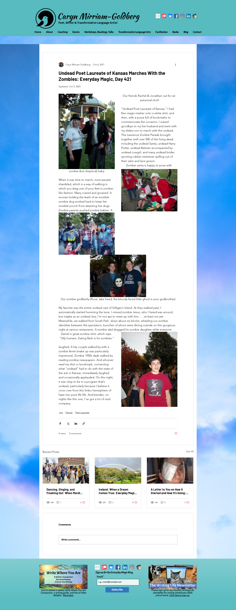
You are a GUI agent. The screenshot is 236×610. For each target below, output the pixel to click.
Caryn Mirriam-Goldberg (98, 16)
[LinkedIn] (188, 16)
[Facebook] (176, 16)
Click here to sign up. (179, 595)
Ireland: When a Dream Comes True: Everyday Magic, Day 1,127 (118, 491)
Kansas (69, 412)
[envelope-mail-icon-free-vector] (158, 16)
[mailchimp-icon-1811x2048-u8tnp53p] (194, 16)
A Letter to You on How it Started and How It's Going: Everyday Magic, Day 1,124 (168, 491)
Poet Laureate (82, 412)
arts (61, 412)
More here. (68, 595)
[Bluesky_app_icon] (170, 16)
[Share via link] (83, 423)
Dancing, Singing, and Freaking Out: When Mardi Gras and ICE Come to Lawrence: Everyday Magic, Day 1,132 (64, 491)
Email (100, 576)
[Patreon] (164, 16)
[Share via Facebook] (60, 423)
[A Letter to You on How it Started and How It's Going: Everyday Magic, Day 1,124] (170, 471)
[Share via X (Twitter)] (68, 423)
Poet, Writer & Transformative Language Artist (88, 22)
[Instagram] (182, 16)
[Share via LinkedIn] (75, 423)
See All (189, 451)
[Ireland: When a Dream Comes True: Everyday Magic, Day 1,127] (118, 471)
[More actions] (175, 64)
